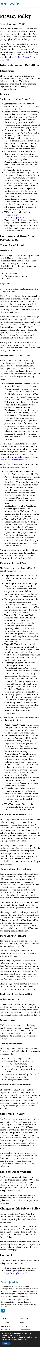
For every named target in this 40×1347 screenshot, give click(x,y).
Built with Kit (20, 702)
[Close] (36, 642)
